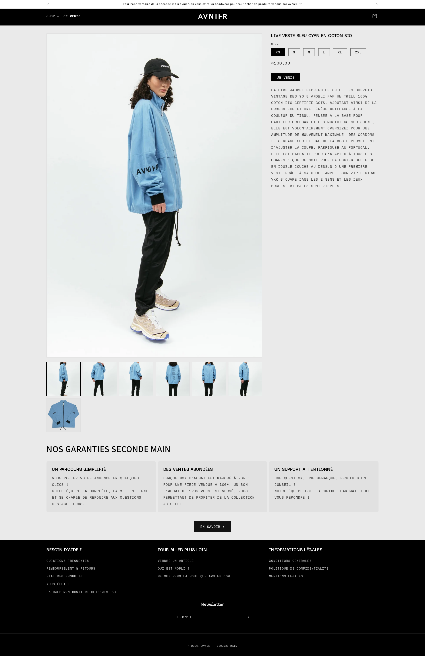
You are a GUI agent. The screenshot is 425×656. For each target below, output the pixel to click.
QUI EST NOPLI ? (174, 568)
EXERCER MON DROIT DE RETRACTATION (81, 591)
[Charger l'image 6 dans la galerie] (245, 379)
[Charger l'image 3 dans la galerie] (136, 379)
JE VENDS (286, 77)
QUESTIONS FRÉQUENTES (67, 560)
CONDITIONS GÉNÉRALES (290, 560)
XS (278, 52)
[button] (52, 16)
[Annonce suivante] (377, 4)
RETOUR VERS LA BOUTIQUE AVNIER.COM (194, 576)
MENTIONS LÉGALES (286, 576)
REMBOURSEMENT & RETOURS (70, 568)
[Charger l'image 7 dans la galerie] (63, 415)
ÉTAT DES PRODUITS (64, 576)
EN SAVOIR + (212, 526)
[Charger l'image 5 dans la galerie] (209, 379)
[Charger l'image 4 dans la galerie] (173, 379)
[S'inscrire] (247, 617)
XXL (358, 52)
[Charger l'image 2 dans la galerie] (100, 379)
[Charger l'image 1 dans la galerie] (63, 379)
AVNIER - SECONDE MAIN (219, 646)
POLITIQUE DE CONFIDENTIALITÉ (298, 568)
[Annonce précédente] (48, 4)
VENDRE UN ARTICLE (176, 560)
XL (340, 52)
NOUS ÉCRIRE (58, 584)
